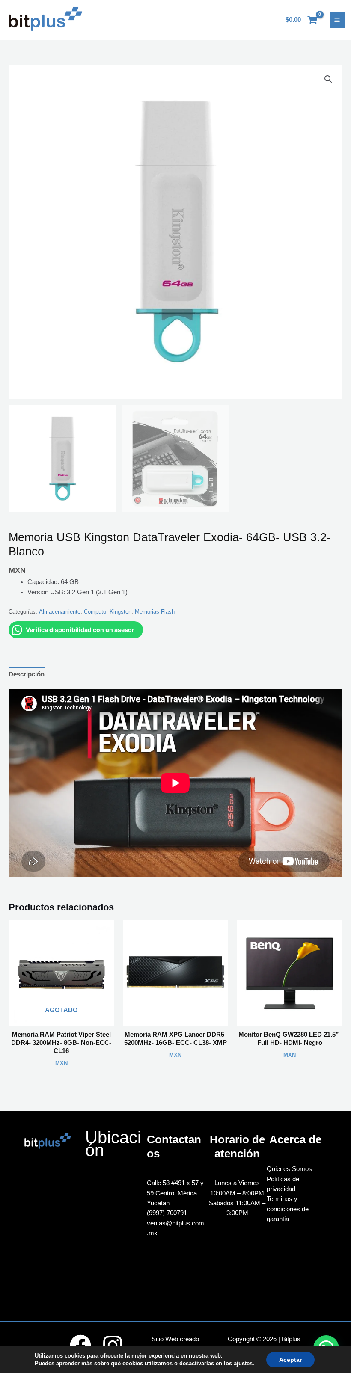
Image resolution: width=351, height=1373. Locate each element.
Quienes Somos (289, 1168)
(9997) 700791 (167, 1213)
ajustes (243, 1363)
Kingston (120, 611)
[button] (328, 79)
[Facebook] (80, 1345)
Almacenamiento (59, 611)
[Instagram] (112, 1345)
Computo (95, 611)
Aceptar (290, 1359)
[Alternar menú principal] (337, 19)
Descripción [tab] (27, 674)
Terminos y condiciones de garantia (288, 1208)
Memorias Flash (155, 611)
